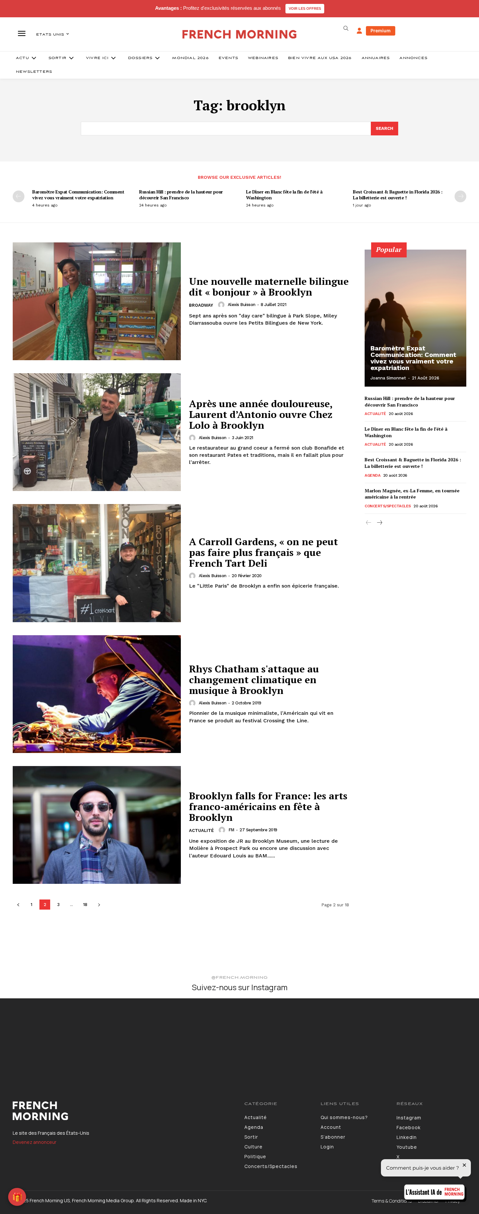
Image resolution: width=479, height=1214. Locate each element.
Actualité (201, 830)
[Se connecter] (359, 31)
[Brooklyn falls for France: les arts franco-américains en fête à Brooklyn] (97, 825)
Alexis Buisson (241, 304)
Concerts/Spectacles (388, 506)
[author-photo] (222, 304)
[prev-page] (18, 196)
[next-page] (460, 196)
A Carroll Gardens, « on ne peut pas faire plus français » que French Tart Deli (263, 552)
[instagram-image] (39, 1037)
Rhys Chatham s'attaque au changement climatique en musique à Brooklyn (254, 679)
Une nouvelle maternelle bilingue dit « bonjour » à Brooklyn (269, 287)
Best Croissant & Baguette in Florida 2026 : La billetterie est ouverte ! (398, 195)
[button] (346, 28)
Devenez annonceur (34, 1142)
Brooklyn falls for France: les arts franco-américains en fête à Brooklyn (268, 806)
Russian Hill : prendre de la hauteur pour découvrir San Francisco (181, 195)
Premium (380, 30)
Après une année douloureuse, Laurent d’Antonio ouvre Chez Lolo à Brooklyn (261, 414)
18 (85, 904)
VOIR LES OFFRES (305, 8)
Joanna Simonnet (388, 378)
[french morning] (239, 34)
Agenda (372, 475)
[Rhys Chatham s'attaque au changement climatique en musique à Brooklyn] (97, 694)
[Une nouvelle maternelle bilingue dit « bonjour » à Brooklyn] (97, 301)
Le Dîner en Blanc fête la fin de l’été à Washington (284, 195)
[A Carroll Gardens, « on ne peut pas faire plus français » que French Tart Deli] (97, 563)
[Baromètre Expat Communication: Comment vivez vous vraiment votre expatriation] (415, 318)
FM (231, 829)
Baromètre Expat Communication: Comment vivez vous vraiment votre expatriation (78, 195)
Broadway (201, 305)
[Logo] (124, 1110)
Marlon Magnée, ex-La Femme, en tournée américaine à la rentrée (412, 493)
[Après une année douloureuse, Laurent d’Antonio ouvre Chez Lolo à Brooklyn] (97, 432)
